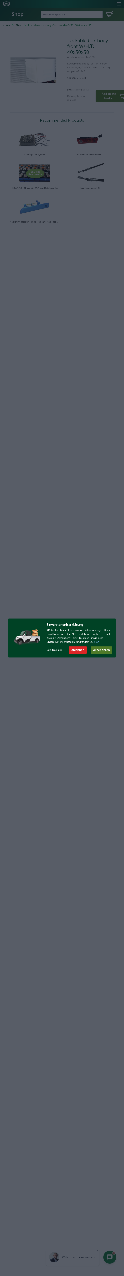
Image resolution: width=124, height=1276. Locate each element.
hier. (96, 641)
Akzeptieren (101, 650)
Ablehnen (77, 650)
